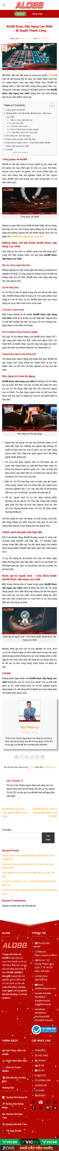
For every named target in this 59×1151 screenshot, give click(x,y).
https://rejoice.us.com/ (46, 955)
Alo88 (38, 946)
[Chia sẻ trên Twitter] (26, 757)
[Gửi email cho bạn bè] (32, 757)
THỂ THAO (43, 1055)
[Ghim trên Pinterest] (37, 757)
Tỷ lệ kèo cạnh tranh (19, 126)
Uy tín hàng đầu (17, 123)
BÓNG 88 (42, 1085)
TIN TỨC (42, 1075)
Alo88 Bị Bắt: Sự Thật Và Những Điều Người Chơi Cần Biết (44, 813)
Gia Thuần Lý (43, 39)
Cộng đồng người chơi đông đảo (24, 132)
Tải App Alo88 (13, 1130)
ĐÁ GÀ (41, 1065)
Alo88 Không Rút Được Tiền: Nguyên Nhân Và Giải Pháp (15, 813)
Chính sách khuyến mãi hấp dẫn (21, 139)
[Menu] (4, 4)
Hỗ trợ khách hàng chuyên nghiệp (25, 129)
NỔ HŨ (41, 1070)
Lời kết (9, 149)
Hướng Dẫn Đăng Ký (16, 1097)
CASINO (42, 1060)
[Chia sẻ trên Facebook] (21, 757)
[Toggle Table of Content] (50, 105)
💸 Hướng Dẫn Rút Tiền (14, 1124)
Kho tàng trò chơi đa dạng (18, 135)
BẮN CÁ (41, 1050)
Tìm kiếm (6, 830)
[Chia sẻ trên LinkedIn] (42, 757)
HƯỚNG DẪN (44, 1080)
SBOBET (42, 1095)
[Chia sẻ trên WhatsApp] (16, 757)
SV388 (41, 1090)
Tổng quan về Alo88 (15, 110)
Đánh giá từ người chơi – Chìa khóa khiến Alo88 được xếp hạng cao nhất (28, 144)
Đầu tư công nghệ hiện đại (21, 120)
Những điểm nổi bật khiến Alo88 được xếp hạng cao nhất (28, 115)
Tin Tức (29, 23)
